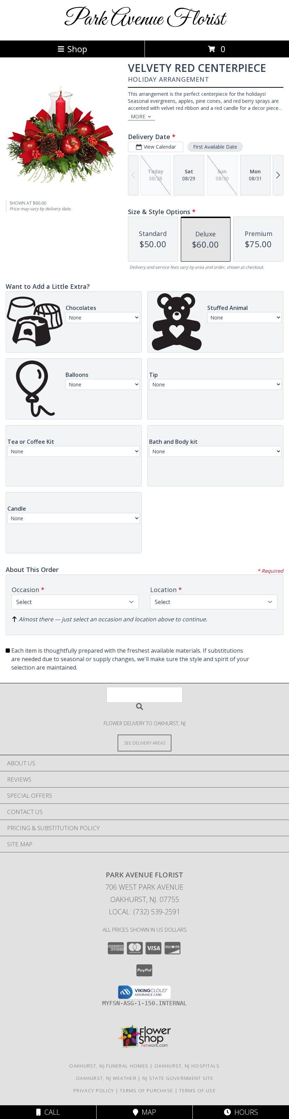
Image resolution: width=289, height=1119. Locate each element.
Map (147, 1112)
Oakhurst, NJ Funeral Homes (108, 1066)
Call (50, 1112)
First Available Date (215, 146)
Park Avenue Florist (144, 19)
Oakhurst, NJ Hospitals (187, 1066)
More (138, 116)
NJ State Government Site (177, 1078)
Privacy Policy (93, 1090)
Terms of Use (197, 1090)
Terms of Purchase (146, 1090)
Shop (77, 49)
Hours (244, 1112)
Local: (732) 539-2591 (144, 911)
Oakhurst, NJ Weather (106, 1078)
